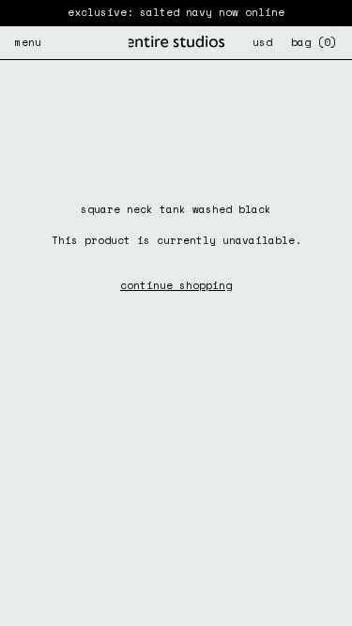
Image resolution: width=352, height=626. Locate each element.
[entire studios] (176, 42)
